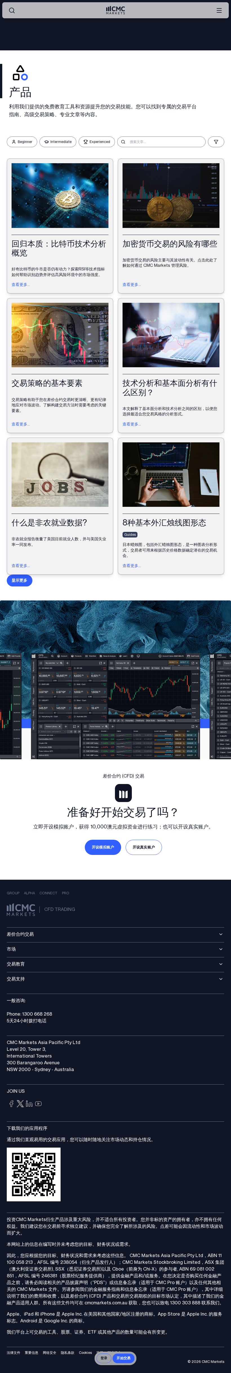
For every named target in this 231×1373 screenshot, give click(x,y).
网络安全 (49, 1352)
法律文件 (13, 1352)
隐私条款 (67, 1352)
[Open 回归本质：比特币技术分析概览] (60, 226)
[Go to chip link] (11, 1103)
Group (13, 893)
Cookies (85, 1352)
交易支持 (16, 979)
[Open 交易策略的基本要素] (60, 365)
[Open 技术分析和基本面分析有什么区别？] (171, 365)
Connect (48, 893)
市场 (11, 949)
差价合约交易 (20, 934)
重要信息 (31, 1352)
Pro (65, 893)
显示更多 (20, 581)
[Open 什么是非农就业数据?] (60, 506)
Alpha (29, 893)
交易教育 (16, 964)
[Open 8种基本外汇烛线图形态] (171, 506)
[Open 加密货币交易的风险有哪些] (171, 226)
